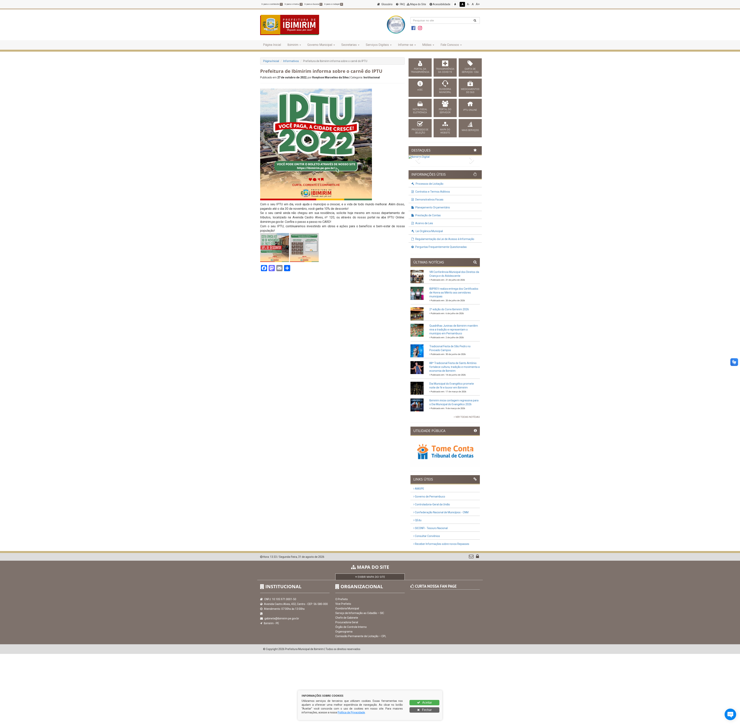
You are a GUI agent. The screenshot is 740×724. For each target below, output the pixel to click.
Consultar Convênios (427, 536)
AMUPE (419, 488)
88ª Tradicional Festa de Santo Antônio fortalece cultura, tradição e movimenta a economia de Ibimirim (454, 367)
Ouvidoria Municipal (347, 608)
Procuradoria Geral (346, 622)
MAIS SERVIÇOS (470, 130)
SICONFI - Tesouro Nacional (431, 528)
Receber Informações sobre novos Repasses (441, 543)
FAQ (402, 4)
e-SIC (420, 89)
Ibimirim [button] (292, 45)
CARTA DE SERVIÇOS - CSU (470, 70)
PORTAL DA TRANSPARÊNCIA (420, 70)
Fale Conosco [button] (450, 45)
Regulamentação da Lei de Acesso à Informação (444, 239)
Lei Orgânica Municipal (429, 231)
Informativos (291, 61)
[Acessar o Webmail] (471, 557)
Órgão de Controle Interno (351, 626)
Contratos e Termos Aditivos (432, 191)
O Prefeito (341, 599)
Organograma (343, 631)
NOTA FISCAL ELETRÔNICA (420, 111)
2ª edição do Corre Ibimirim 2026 (449, 309)
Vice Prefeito (343, 603)
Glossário (387, 4)
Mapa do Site (418, 4)
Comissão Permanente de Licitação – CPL (360, 636)
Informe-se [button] (405, 45)
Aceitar (427, 702)
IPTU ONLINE (470, 110)
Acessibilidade (441, 4)
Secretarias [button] (349, 45)
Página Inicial (272, 45)
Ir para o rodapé (333, 4)
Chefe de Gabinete (346, 617)
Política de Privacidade (351, 712)
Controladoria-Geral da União (432, 504)
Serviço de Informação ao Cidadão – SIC (359, 613)
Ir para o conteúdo (272, 4)
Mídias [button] (426, 45)
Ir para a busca (312, 4)
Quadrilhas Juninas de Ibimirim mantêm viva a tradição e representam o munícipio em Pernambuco (453, 329)
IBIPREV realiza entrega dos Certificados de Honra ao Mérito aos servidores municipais (453, 292)
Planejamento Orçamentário (432, 207)
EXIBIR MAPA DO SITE (371, 577)
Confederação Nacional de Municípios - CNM (441, 512)
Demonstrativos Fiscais (429, 199)
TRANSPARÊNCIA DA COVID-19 (445, 70)
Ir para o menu (293, 4)
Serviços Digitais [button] (377, 45)
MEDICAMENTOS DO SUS (470, 91)
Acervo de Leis (424, 223)
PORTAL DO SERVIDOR (445, 111)
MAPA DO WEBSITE (445, 131)
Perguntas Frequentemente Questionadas (441, 246)
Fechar (426, 709)
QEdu (417, 520)
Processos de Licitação (429, 183)
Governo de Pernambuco (429, 496)
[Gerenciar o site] (477, 557)
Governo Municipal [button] (319, 45)
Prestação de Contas (428, 215)
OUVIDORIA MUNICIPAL (445, 91)
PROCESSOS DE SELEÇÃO (420, 131)
